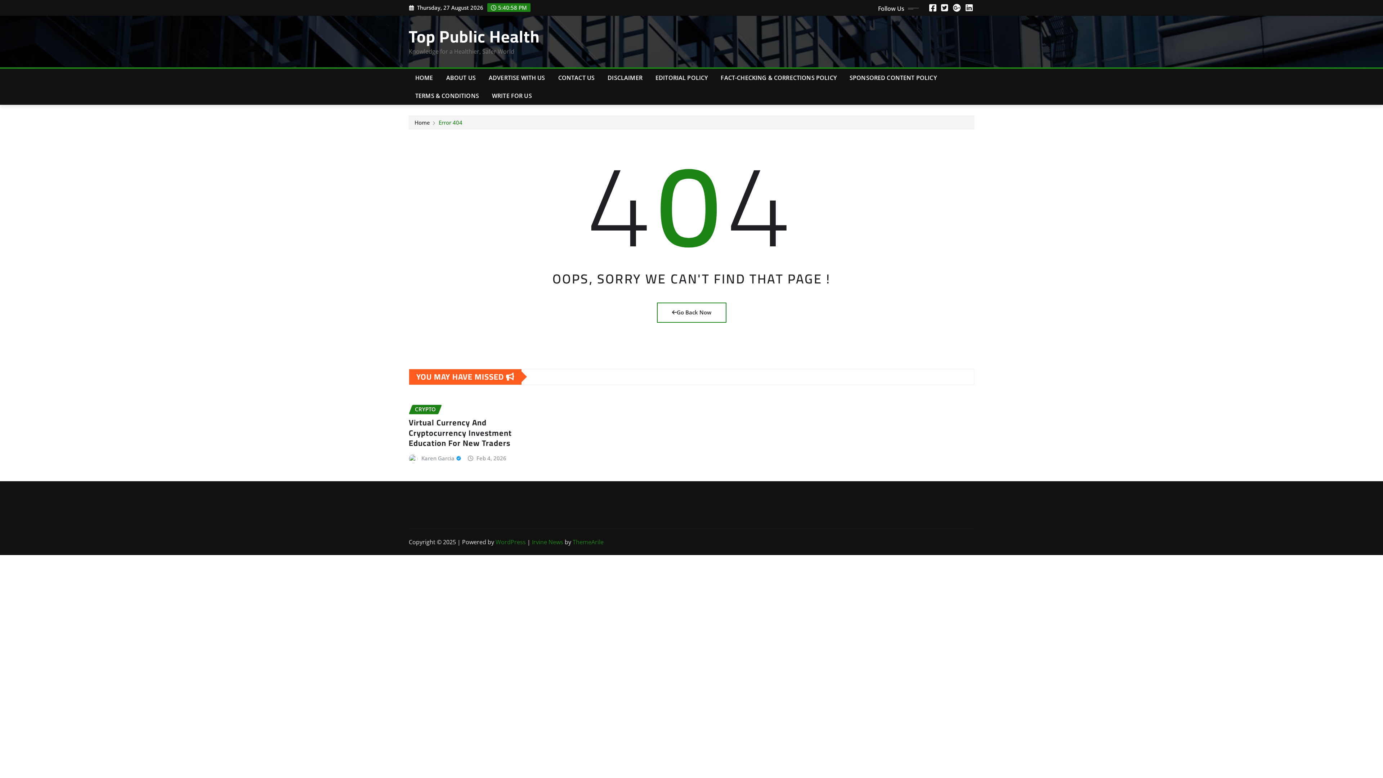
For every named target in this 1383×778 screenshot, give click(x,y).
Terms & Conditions (447, 96)
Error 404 (450, 122)
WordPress (511, 542)
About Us (461, 78)
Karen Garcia (438, 458)
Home (424, 78)
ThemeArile (588, 542)
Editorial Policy (681, 78)
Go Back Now (694, 312)
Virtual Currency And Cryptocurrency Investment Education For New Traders (460, 433)
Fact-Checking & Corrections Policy (778, 78)
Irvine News (547, 542)
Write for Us (512, 96)
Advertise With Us (517, 78)
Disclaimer (625, 78)
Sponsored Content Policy (893, 78)
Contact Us (576, 78)
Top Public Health (474, 36)
